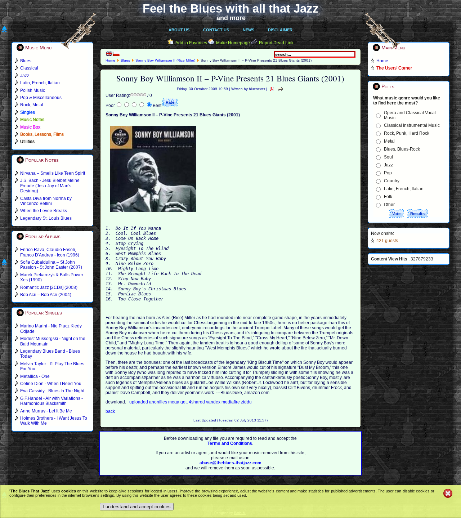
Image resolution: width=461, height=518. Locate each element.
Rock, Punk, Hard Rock (406, 133)
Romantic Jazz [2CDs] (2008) (48, 287)
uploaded (139, 402)
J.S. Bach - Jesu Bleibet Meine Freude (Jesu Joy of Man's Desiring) (50, 185)
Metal (389, 141)
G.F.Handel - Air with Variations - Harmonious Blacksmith (51, 401)
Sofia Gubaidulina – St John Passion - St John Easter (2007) (51, 265)
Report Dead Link (276, 42)
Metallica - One (35, 376)
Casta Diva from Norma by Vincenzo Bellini (46, 201)
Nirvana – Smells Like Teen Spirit (52, 173)
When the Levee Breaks (43, 210)
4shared (197, 402)
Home (110, 60)
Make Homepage (233, 42)
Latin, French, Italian (404, 188)
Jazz (388, 165)
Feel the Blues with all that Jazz (231, 8)
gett (184, 402)
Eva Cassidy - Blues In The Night (52, 390)
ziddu (246, 402)
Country (391, 180)
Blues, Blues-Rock (402, 149)
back (110, 411)
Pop (388, 172)
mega (174, 402)
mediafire (231, 402)
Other (389, 204)
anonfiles (158, 402)
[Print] (280, 89)
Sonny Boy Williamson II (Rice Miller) (165, 60)
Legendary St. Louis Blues (46, 218)
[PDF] (272, 89)
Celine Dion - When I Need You (50, 383)
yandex (213, 402)
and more (231, 18)
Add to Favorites (191, 42)
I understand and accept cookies (137, 506)
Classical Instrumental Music (412, 125)
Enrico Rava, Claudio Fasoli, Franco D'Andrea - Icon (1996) (49, 252)
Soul (388, 157)
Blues (125, 60)
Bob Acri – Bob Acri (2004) (45, 294)
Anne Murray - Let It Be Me (46, 411)
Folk (388, 196)
